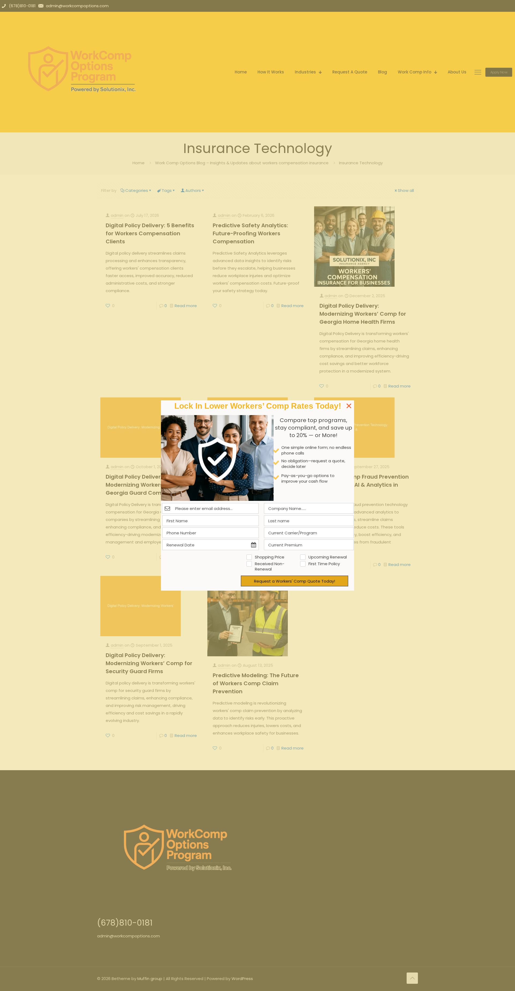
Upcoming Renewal (327, 557)
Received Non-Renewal (269, 566)
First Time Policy (324, 564)
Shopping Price (269, 557)
